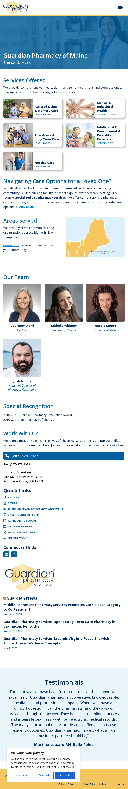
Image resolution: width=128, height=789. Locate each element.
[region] (43, 764)
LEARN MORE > (44, 114)
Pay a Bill (14, 497)
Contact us (11, 245)
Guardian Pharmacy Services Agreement (35, 509)
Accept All (65, 775)
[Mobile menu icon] (121, 7)
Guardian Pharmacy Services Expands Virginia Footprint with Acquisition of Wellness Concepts (56, 640)
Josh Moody (22, 381)
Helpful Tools (18, 538)
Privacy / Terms (68, 784)
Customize (22, 775)
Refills (12, 503)
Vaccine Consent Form (24, 514)
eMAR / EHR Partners (21, 532)
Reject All (44, 775)
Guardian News (22, 598)
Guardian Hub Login (22, 520)
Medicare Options (20, 526)
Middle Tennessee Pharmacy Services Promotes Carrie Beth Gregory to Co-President (62, 607)
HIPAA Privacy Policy (94, 784)
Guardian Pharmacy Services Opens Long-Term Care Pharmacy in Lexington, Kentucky (60, 624)
